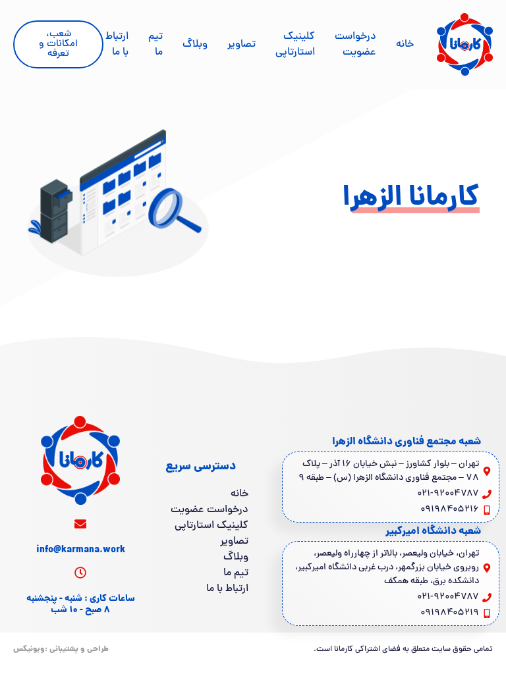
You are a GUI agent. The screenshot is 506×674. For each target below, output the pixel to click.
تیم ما (155, 45)
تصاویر (241, 45)
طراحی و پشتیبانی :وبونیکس (61, 649)
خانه (405, 45)
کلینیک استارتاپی (295, 45)
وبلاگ (195, 45)
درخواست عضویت (355, 45)
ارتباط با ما (116, 45)
